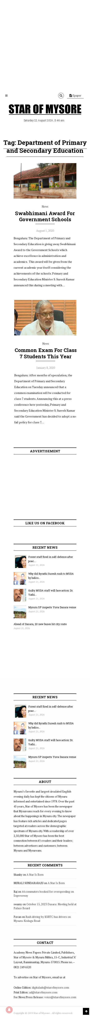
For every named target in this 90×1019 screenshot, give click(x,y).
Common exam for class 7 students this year (46, 353)
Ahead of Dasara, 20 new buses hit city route (40, 624)
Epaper (76, 95)
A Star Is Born (35, 874)
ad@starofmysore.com (43, 992)
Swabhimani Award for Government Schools (45, 216)
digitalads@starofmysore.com (50, 987)
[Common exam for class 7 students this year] (45, 334)
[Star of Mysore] (45, 110)
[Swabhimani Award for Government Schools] (45, 197)
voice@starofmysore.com (60, 997)
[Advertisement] (45, 45)
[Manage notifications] (9, 1009)
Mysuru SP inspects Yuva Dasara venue (52, 607)
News (45, 206)
